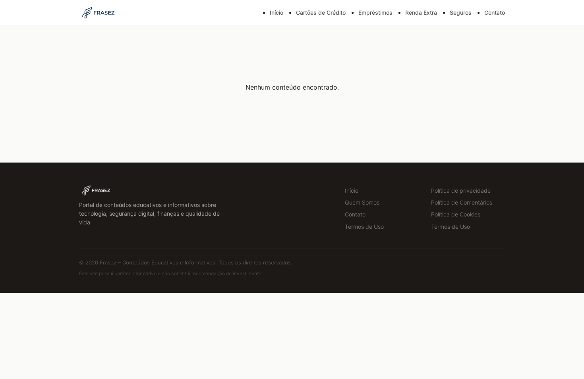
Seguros (461, 12)
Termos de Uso (364, 226)
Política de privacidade (461, 190)
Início (276, 12)
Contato (494, 12)
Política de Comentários (461, 202)
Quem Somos (362, 202)
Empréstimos (375, 12)
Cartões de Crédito (321, 12)
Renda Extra (421, 12)
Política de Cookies (455, 214)
